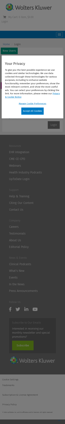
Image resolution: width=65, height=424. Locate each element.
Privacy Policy (9, 404)
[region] (32, 86)
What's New (16, 271)
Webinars (15, 165)
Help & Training (19, 196)
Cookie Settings (10, 379)
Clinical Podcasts (20, 264)
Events (13, 277)
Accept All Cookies (32, 111)
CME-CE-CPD (17, 159)
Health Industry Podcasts (25, 172)
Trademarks (8, 385)
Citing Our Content (21, 203)
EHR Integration (19, 152)
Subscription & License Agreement (20, 395)
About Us (15, 240)
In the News (16, 284)
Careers (14, 227)
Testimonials (17, 233)
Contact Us (16, 209)
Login (5, 21)
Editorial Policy (19, 247)
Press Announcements (23, 291)
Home (6, 44)
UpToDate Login (19, 179)
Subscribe (23, 345)
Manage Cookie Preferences (32, 104)
